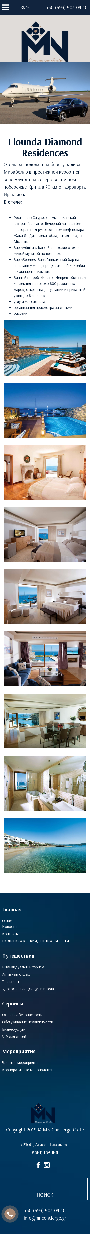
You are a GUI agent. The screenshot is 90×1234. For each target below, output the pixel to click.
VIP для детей (14, 1036)
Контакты (10, 933)
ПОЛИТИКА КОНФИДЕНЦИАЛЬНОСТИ (35, 941)
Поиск (45, 1194)
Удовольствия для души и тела (28, 988)
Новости (9, 926)
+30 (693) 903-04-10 (67, 7)
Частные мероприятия (21, 1062)
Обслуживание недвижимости (27, 1022)
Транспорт (11, 981)
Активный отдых (16, 974)
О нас (7, 920)
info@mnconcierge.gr (45, 1218)
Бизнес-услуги (14, 1029)
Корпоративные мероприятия (27, 1069)
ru (23, 7)
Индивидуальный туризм (23, 967)
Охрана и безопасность (22, 1014)
